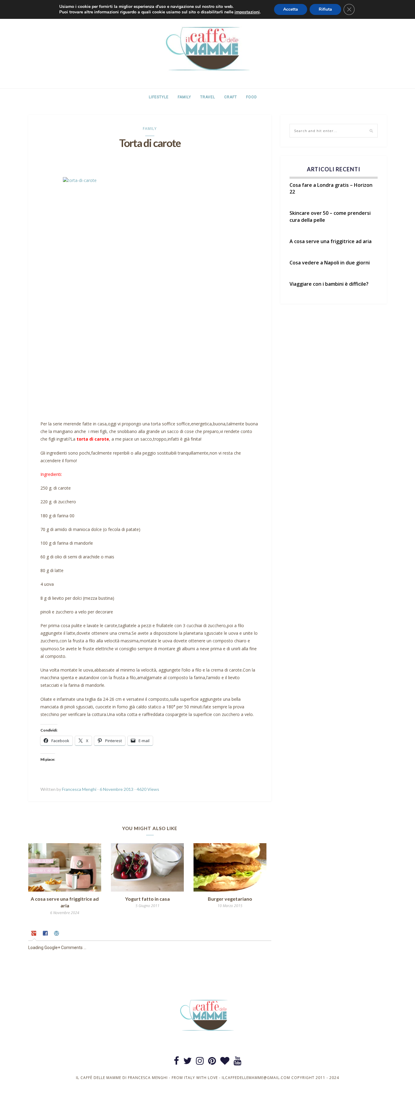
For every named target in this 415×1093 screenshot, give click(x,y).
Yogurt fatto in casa (147, 899)
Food (251, 97)
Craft (230, 97)
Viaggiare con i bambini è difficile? (329, 284)
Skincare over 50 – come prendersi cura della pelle (330, 216)
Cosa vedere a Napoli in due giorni (330, 262)
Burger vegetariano (230, 899)
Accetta (290, 9)
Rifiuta (325, 9)
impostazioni (247, 12)
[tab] (34, 934)
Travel (207, 97)
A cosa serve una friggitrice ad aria (331, 241)
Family (184, 97)
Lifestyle (159, 97)
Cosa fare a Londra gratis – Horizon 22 (331, 188)
